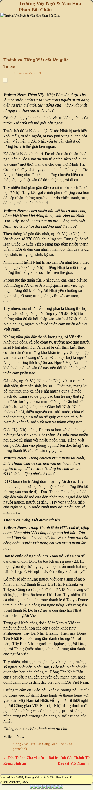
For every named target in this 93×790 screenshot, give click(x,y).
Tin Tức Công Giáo (43, 744)
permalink (20, 749)
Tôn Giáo (65, 744)
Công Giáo (21, 744)
